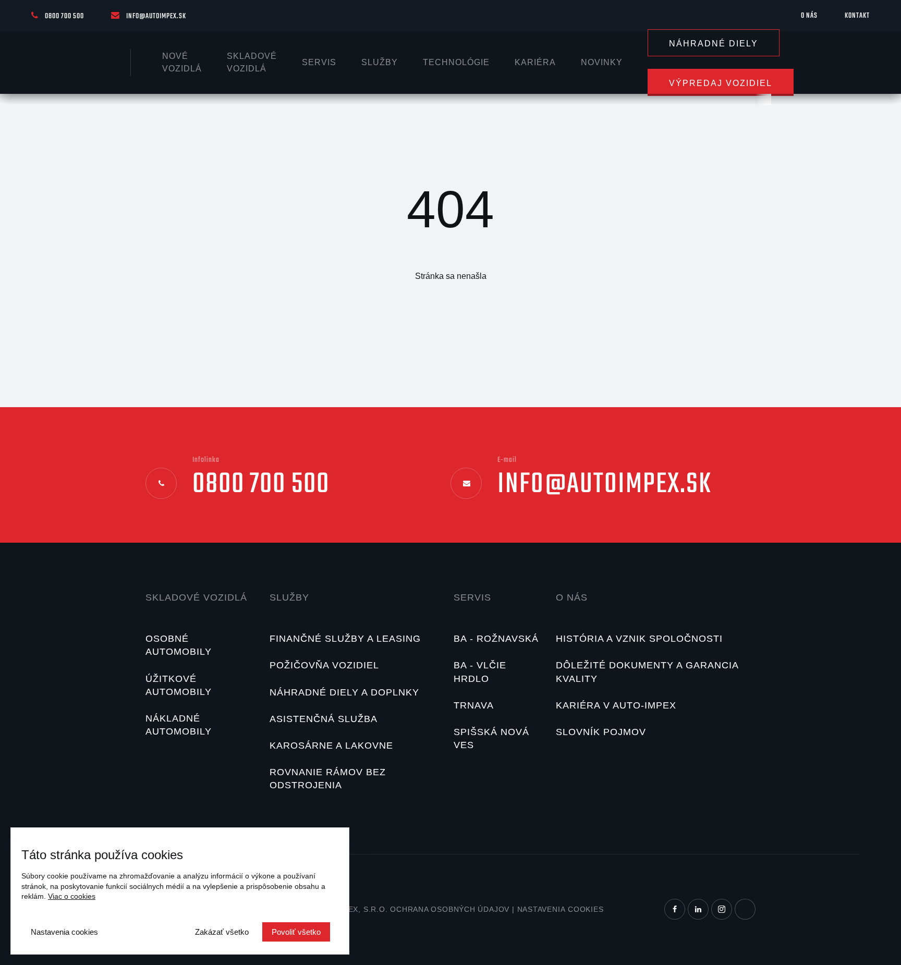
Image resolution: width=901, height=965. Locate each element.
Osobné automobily (178, 645)
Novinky (602, 62)
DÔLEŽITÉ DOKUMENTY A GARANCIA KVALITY (647, 671)
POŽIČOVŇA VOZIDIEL (324, 665)
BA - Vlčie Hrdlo (480, 671)
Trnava (474, 705)
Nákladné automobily (178, 725)
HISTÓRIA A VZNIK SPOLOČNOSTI (639, 638)
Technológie (456, 62)
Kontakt (857, 16)
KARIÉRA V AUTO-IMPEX (616, 705)
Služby (379, 62)
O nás (809, 16)
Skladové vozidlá (196, 597)
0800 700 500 (64, 16)
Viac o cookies (71, 896)
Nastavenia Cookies (560, 909)
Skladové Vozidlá (252, 62)
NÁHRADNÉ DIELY (713, 43)
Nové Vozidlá (182, 62)
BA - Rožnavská (496, 638)
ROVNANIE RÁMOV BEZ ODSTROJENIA (328, 778)
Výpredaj (720, 83)
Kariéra (535, 62)
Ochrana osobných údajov (449, 909)
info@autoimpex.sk (156, 16)
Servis (319, 62)
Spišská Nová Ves (491, 738)
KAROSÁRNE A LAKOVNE (331, 745)
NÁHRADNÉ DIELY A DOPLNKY (344, 692)
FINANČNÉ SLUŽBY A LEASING (345, 638)
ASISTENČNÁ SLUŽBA (324, 719)
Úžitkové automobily (178, 685)
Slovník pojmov (601, 732)
